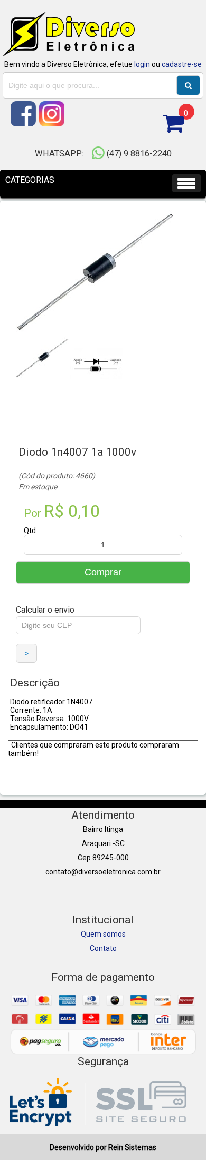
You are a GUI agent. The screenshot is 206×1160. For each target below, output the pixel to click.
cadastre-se (182, 64)
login (142, 64)
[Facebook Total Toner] (24, 124)
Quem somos (103, 934)
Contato (103, 948)
